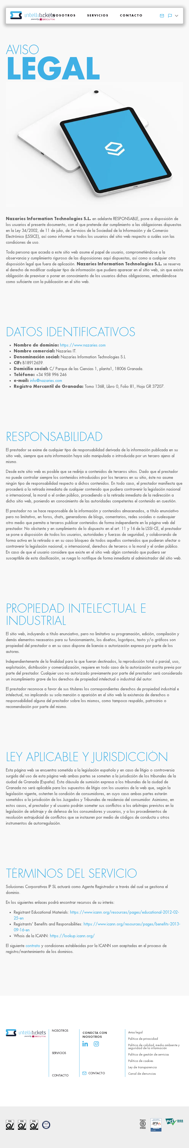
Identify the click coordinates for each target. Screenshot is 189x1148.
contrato (33, 945)
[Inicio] (26, 1033)
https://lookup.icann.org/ (72, 935)
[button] (173, 16)
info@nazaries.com (46, 380)
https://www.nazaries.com (83, 345)
